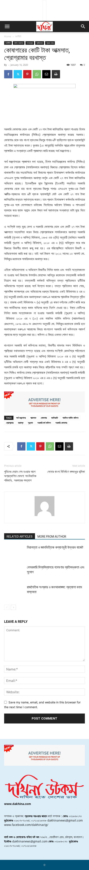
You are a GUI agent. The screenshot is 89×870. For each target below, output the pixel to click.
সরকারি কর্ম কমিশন (44, 422)
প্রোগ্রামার (9, 422)
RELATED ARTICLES (19, 536)
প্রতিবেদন (39, 42)
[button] (7, 26)
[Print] (56, 74)
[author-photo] (44, 516)
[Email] (46, 74)
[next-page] (13, 607)
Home (7, 36)
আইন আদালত (18, 42)
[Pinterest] (27, 74)
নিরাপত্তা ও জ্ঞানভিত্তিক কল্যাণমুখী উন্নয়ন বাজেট (55, 547)
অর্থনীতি (18, 36)
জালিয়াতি (54, 417)
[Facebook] (8, 74)
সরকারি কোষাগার (61, 422)
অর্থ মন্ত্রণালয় (21, 417)
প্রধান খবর (50, 42)
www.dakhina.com (17, 804)
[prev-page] (6, 607)
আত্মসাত (33, 417)
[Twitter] (18, 74)
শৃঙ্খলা (30, 422)
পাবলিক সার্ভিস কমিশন (70, 417)
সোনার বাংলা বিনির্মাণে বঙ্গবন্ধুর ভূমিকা (66, 472)
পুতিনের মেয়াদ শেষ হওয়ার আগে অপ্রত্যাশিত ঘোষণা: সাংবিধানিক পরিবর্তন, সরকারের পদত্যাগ (20, 476)
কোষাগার (44, 417)
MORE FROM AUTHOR (51, 536)
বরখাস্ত (20, 422)
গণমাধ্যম (30, 42)
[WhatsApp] (37, 74)
